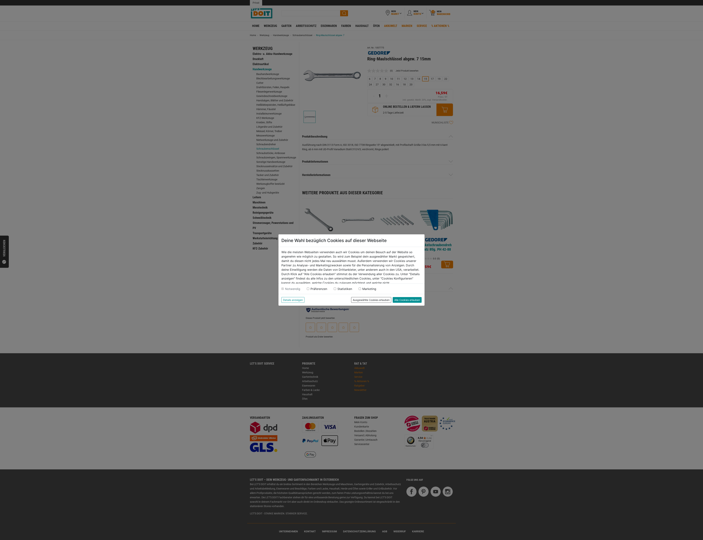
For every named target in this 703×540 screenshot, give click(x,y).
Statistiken (344, 289)
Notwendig (292, 289)
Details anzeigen (293, 299)
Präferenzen (318, 289)
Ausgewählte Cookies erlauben (371, 299)
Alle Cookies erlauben (407, 299)
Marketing (369, 289)
